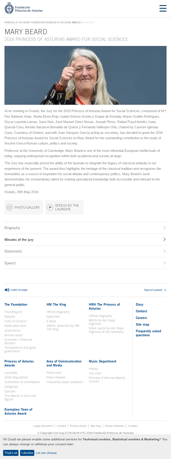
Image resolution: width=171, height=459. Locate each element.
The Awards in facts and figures (20, 397)
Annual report (13, 335)
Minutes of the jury (18, 239)
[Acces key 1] (23, 12)
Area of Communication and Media (64, 363)
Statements (13, 251)
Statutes (9, 316)
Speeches (53, 316)
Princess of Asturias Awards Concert (107, 379)
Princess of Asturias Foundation (24, 22)
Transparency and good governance (20, 349)
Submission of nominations (22, 382)
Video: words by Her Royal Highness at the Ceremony (106, 330)
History (93, 368)
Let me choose (46, 453)
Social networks (114, 425)
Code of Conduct (15, 321)
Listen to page (19, 289)
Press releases (56, 377)
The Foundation (15, 304)
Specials (9, 391)
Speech (10, 263)
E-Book (51, 321)
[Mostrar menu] (163, 8)
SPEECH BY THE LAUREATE (67, 207)
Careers (141, 318)
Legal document (43, 425)
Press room (54, 372)
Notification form (15, 326)
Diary (139, 304)
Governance (12, 330)
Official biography (58, 312)
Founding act (13, 312)
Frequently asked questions (65, 382)
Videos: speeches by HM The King (65, 327)
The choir (95, 373)
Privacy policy (78, 425)
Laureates (10, 372)
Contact (141, 311)
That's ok (10, 453)
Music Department (102, 361)
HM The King (56, 304)
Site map (142, 324)
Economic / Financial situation (18, 341)
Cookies (133, 425)
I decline (27, 453)
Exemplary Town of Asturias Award (18, 411)
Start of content (153, 290)
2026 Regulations (16, 377)
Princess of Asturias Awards (63, 22)
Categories (11, 386)
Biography (12, 228)
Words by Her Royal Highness (102, 322)
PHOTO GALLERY (27, 207)
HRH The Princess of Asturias (104, 306)
